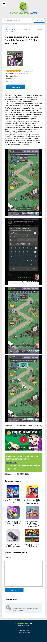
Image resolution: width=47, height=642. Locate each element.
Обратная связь (23, 630)
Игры (16, 76)
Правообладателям (23, 632)
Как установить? (11, 463)
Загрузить (16, 87)
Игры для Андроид (23, 624)
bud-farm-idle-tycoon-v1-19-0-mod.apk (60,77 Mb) (23, 467)
